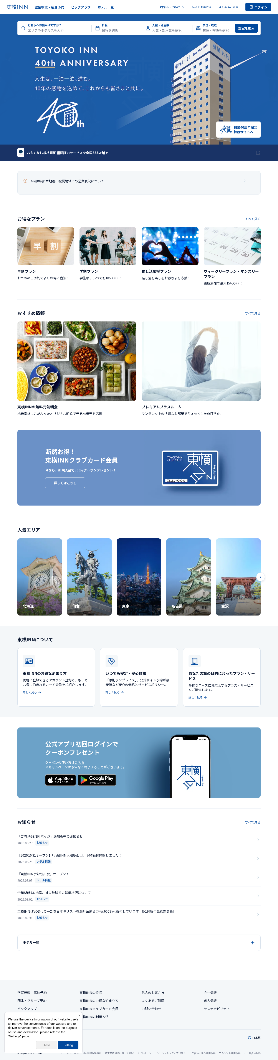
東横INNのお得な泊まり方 (98, 1000)
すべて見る (253, 218)
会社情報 (210, 992)
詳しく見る (30, 692)
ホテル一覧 (106, 7)
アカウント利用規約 (229, 1053)
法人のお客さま (202, 7)
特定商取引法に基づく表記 (119, 1053)
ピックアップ (81, 7)
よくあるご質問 (228, 7)
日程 (105, 25)
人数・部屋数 (160, 25)
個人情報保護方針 (91, 1053)
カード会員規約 (252, 1053)
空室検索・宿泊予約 (49, 7)
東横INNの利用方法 (94, 1016)
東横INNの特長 (90, 992)
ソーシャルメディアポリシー (172, 1053)
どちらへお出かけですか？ (45, 25)
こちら (79, 762)
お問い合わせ (151, 1008)
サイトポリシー (145, 1053)
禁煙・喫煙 (210, 25)
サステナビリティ (217, 1008)
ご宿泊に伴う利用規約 (203, 1053)
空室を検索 (246, 28)
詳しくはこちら (65, 483)
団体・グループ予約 (31, 1000)
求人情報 (210, 1000)
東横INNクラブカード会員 (98, 1008)
